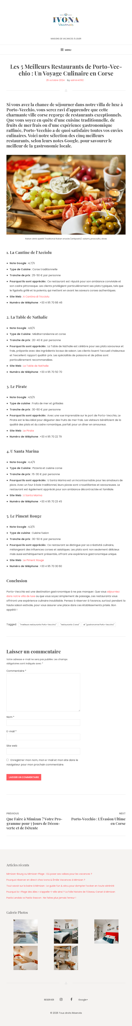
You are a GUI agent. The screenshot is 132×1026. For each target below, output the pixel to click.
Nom (10, 717)
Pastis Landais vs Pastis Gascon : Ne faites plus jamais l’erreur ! (41, 897)
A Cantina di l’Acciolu (36, 296)
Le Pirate (28, 431)
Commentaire (16, 671)
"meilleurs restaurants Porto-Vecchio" (38, 624)
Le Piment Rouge (33, 560)
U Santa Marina (32, 495)
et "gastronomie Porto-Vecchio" (98, 624)
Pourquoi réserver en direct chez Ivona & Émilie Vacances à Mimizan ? (45, 879)
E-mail (11, 731)
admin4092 (77, 80)
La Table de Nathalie (36, 366)
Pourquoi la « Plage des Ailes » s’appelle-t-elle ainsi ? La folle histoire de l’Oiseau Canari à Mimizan (60, 891)
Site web (11, 746)
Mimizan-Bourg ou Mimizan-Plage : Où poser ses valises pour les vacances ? (49, 873)
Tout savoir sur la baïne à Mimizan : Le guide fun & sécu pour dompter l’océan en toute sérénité (60, 885)
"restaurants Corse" (69, 624)
